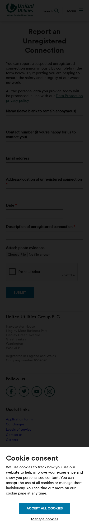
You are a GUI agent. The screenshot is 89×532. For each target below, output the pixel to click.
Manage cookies (44, 519)
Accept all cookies (45, 508)
